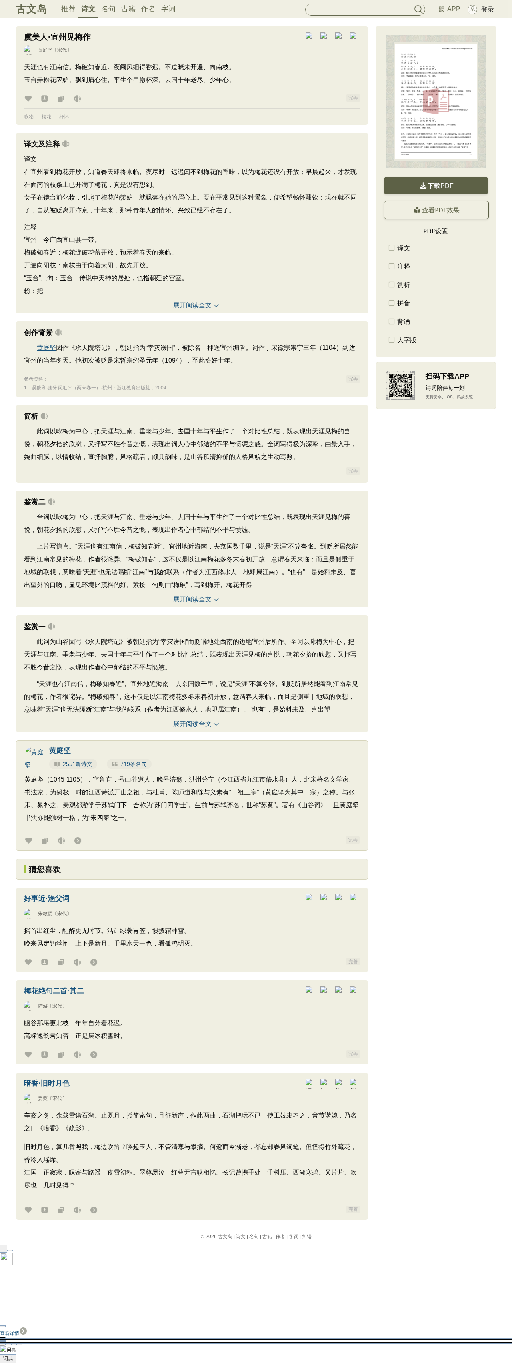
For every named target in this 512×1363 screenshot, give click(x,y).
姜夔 (43, 1098)
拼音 (403, 303)
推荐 (68, 9)
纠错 (307, 1236)
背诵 (403, 321)
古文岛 (31, 9)
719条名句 (133, 764)
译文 (403, 248)
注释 (403, 266)
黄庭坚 (45, 50)
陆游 (43, 1006)
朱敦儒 (45, 913)
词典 (8, 1358)
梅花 (46, 117)
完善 (353, 98)
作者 (148, 9)
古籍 (128, 9)
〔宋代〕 (62, 50)
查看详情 (9, 1333)
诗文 (88, 9)
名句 (108, 9)
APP (453, 9)
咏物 (29, 117)
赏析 (403, 284)
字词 (168, 9)
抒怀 (64, 117)
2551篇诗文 (77, 764)
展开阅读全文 (192, 305)
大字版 (406, 340)
